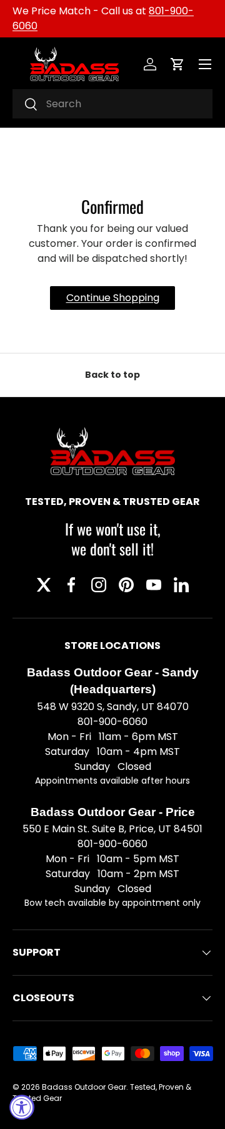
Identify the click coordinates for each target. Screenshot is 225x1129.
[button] (177, 64)
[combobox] (112, 103)
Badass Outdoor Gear (84, 1087)
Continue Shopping (112, 298)
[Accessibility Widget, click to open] (21, 1107)
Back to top (112, 374)
